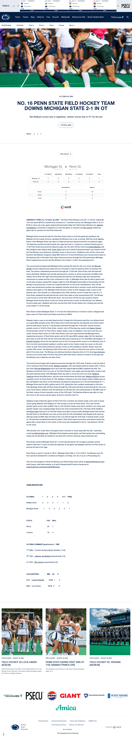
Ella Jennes (87, 228)
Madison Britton (92, 376)
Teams (17, 17)
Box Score (65, 154)
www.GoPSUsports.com (95, 462)
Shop (33, 17)
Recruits (55, 17)
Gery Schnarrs (99, 352)
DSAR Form (93, 721)
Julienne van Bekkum (43, 556)
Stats (41, 25)
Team (30, 25)
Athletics (40, 17)
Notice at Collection (76, 725)
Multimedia (65, 17)
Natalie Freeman (60, 366)
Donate (61, 26)
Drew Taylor (56, 249)
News (52, 25)
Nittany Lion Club (78, 17)
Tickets (25, 17)
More (71, 25)
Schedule (20, 25)
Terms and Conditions (77, 721)
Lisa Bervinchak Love (40, 433)
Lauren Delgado (38, 580)
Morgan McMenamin (42, 368)
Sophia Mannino (94, 247)
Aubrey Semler (95, 328)
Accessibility (67, 729)
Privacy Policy (43, 721)
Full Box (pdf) (67, 125)
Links (32, 10)
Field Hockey (6, 658)
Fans (48, 17)
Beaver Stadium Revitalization (99, 17)
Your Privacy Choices (58, 725)
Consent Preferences (59, 721)
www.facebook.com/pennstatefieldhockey (43, 467)
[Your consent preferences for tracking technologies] (4, 734)
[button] (18, 6)
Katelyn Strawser (33, 341)
